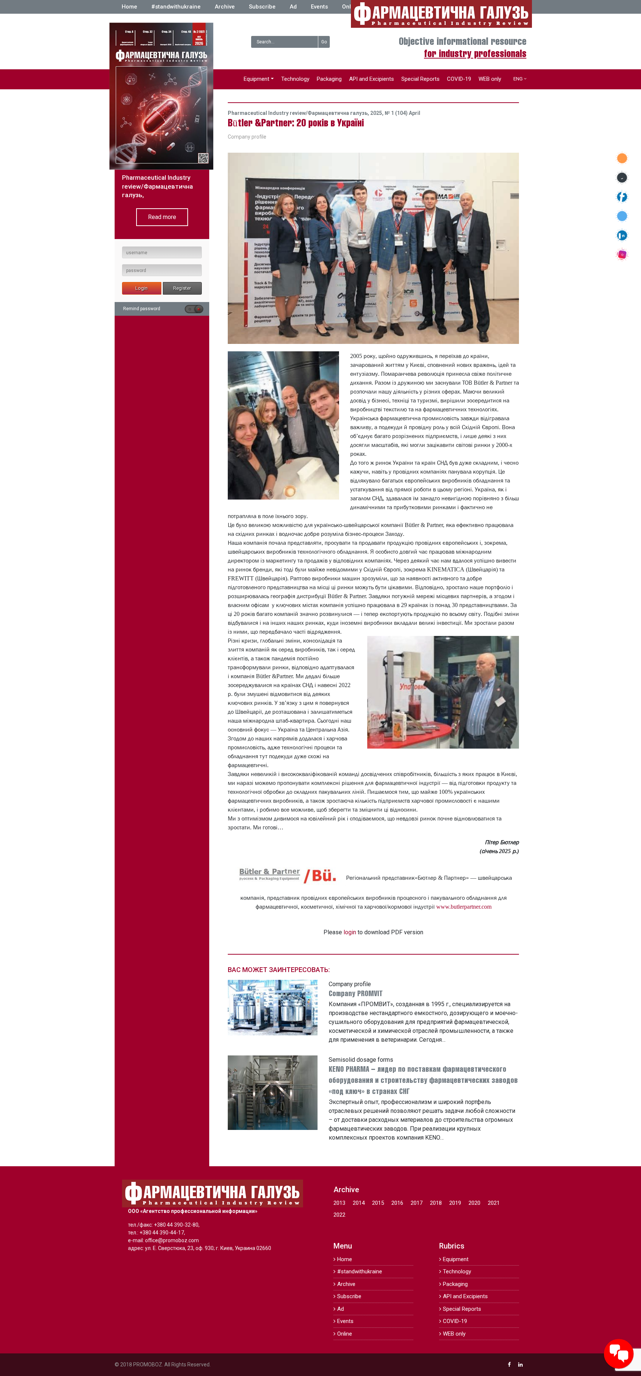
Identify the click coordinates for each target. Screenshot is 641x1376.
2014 (359, 1203)
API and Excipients (371, 79)
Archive (225, 6)
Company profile (247, 137)
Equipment (256, 79)
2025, (377, 113)
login (349, 932)
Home (129, 6)
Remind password (141, 308)
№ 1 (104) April (402, 113)
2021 (494, 1203)
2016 (397, 1203)
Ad (293, 6)
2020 (474, 1203)
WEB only (490, 79)
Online (350, 6)
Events (319, 6)
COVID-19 (459, 79)
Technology (295, 79)
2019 (455, 1203)
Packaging (329, 79)
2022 (339, 1214)
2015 (378, 1203)
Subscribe (262, 6)
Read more (162, 217)
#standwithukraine (176, 6)
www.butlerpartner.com (464, 906)
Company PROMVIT (356, 994)
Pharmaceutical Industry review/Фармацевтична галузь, (299, 113)
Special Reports (420, 79)
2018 (436, 1203)
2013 (339, 1203)
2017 (417, 1203)
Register (182, 288)
